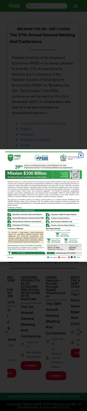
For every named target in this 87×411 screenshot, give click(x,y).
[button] (81, 155)
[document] (43, 205)
